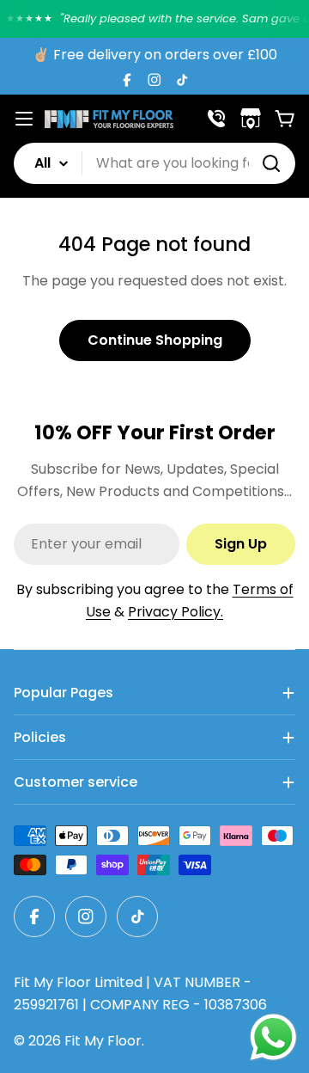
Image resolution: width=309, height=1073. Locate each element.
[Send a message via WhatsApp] (273, 1037)
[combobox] (154, 163)
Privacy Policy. (175, 612)
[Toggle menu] (24, 118)
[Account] (216, 118)
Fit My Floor (103, 1041)
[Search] (271, 163)
